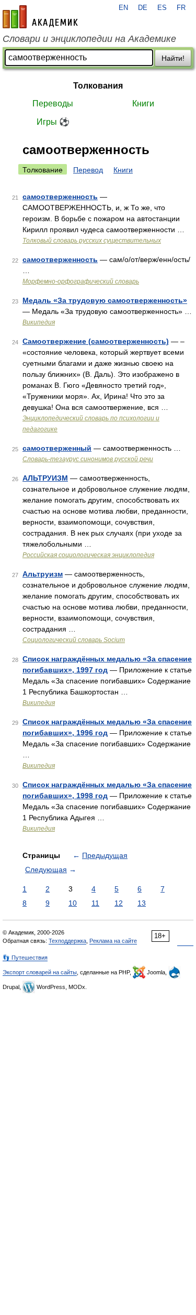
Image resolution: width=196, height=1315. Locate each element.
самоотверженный (56, 448)
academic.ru (40, 16)
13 (141, 903)
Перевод (88, 170)
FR (181, 8)
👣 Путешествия (25, 957)
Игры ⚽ (53, 121)
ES (162, 8)
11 (95, 903)
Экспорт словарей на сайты (40, 972)
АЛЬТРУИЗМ (45, 478)
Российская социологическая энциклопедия (88, 555)
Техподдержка (67, 941)
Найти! (173, 58)
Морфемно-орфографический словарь (80, 281)
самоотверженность (60, 196)
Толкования (98, 85)
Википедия (38, 322)
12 (118, 903)
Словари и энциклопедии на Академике (89, 39)
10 (72, 903)
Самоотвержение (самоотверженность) (95, 341)
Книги (143, 103)
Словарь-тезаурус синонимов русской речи (87, 459)
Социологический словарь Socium (73, 640)
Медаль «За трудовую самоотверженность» (104, 300)
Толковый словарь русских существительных (91, 240)
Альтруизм (42, 574)
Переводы (52, 103)
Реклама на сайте (113, 941)
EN (123, 8)
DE (142, 8)
